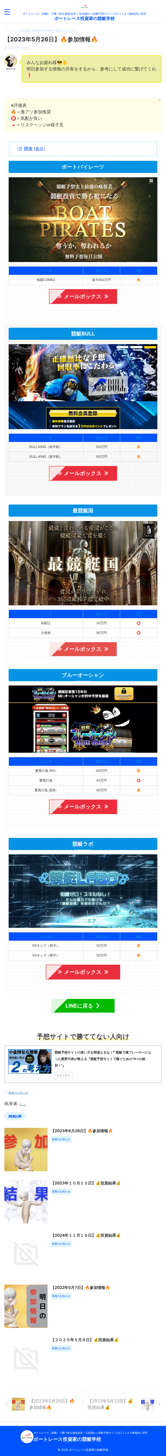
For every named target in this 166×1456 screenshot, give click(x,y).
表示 (39, 148)
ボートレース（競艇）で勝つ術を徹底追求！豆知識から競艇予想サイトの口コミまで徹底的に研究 (91, 1432)
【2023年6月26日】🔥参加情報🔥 (82, 1131)
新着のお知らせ (18, 1092)
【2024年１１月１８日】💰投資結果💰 (86, 1235)
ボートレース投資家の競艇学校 (84, 18)
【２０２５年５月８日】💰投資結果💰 (85, 1339)
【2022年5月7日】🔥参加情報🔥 (80, 1287)
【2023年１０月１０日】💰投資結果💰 (86, 1183)
